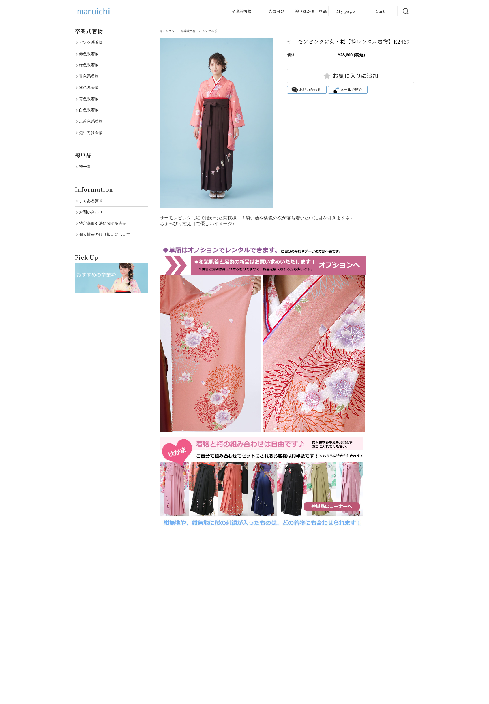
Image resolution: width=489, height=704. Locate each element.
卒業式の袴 (188, 31)
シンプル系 (209, 31)
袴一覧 (85, 166)
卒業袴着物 (242, 11)
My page (345, 11)
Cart (380, 11)
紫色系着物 (89, 87)
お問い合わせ (91, 212)
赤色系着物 (89, 54)
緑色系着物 (89, 65)
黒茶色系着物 (91, 121)
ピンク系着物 (91, 42)
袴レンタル (167, 31)
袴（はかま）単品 (311, 11)
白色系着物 (89, 110)
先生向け (276, 11)
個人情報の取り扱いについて (104, 234)
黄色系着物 (89, 99)
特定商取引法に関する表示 (102, 223)
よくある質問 (91, 201)
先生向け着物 (91, 132)
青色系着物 (89, 76)
